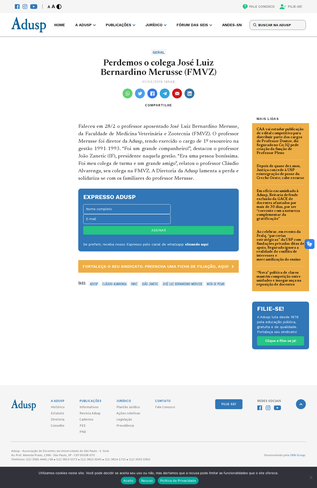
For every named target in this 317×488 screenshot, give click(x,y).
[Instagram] (25, 6)
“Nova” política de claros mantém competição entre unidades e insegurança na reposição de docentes (279, 279)
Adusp (94, 283)
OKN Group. (298, 455)
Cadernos (86, 420)
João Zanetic (150, 283)
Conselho (57, 426)
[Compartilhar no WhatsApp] (127, 93)
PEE (82, 426)
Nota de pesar (216, 283)
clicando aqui (196, 244)
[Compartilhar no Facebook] (152, 93)
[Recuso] (310, 477)
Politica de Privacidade (178, 481)
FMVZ (134, 283)
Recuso (147, 481)
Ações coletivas (128, 414)
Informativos (89, 407)
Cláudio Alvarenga (114, 283)
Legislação (124, 420)
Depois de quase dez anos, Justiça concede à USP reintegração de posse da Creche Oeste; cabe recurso (280, 172)
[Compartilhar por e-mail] (177, 93)
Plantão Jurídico (128, 407)
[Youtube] (33, 6)
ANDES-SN (232, 25)
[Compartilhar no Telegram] (165, 93)
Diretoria (57, 420)
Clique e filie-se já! (280, 341)
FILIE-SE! (295, 6)
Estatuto (57, 414)
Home (59, 25)
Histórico (58, 407)
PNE (82, 432)
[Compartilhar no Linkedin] (189, 93)
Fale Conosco (165, 407)
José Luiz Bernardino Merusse (182, 283)
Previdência (125, 426)
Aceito (128, 481)
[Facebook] (17, 6)
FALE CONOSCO (262, 6)
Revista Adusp (90, 414)
